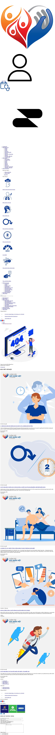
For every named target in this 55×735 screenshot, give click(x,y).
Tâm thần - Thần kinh (8, 156)
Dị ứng (6, 150)
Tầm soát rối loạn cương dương (10, 302)
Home (4, 322)
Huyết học (6, 151)
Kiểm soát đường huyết (9, 287)
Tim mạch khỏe (7, 290)
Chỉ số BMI (7, 304)
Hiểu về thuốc (5, 158)
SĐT (1, 719)
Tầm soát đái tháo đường (9, 306)
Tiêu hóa (6, 153)
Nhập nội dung (3, 732)
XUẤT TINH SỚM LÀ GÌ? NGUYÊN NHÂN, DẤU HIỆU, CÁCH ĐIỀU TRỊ (14, 671)
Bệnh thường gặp (5, 147)
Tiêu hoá (6, 163)
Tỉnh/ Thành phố (3, 721)
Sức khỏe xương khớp (8, 289)
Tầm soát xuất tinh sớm (9, 303)
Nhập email (2, 720)
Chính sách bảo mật (6, 687)
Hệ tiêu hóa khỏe (8, 285)
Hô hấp (6, 148)
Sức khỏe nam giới (8, 152)
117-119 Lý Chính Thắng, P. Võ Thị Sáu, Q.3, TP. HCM (14, 314)
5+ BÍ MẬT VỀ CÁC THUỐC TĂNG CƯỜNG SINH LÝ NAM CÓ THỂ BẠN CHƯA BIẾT (17, 548)
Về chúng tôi (5, 146)
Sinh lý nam (7, 165)
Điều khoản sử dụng (6, 688)
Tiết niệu (6, 155)
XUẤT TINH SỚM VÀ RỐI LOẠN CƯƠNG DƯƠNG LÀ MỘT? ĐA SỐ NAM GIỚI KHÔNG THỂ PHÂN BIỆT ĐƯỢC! (23, 487)
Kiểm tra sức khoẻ (6, 168)
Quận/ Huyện (2, 722)
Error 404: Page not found (7, 323)
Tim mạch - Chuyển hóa (9, 154)
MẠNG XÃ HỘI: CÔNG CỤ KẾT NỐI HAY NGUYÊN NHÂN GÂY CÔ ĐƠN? (15, 610)
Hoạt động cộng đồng (6, 292)
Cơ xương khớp (7, 157)
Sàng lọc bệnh (7, 173)
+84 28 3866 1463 (8, 318)
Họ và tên (2, 718)
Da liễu (6, 149)
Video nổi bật (5, 293)
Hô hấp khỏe (7, 286)
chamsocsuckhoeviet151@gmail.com (11, 316)
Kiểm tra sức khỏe (8, 172)
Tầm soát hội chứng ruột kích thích (11, 305)
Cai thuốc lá (7, 283)
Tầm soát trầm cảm (8, 301)
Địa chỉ (1, 723)
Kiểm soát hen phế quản (9, 300)
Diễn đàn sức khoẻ (6, 282)
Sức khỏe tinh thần (8, 291)
